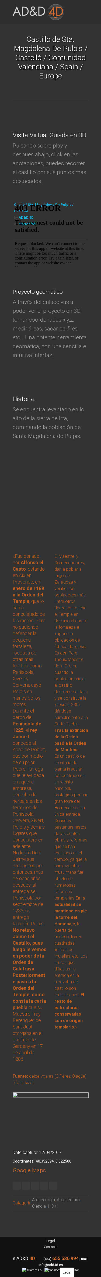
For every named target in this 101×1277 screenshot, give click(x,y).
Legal (50, 1241)
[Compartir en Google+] (44, 1186)
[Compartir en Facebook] (26, 1186)
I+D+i (52, 1206)
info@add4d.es (51, 1265)
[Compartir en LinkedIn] (35, 1186)
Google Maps (29, 1170)
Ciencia (39, 1206)
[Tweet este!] (17, 1186)
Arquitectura (68, 1199)
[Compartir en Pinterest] (53, 1186)
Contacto (50, 1247)
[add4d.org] (38, 12)
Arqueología (43, 1199)
